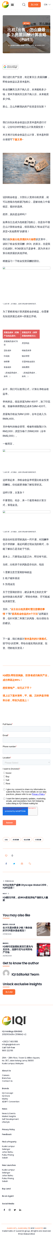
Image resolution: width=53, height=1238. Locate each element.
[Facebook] (4, 1210)
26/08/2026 (7, 956)
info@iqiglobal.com (11, 1044)
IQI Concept (7, 1093)
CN (45, 4)
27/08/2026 (7, 934)
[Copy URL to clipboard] (29, 863)
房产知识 (26, 23)
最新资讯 (5, 943)
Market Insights (9, 1116)
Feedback (7, 1134)
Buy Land (6, 1188)
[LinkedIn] (20, 1210)
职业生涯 (12, 924)
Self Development (10, 1119)
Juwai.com (12, 1228)
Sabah (5, 1157)
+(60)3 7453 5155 (10, 1041)
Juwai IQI (39, 1228)
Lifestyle (6, 1122)
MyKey (5, 1098)
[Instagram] (9, 1210)
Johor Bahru (7, 1152)
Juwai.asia (22, 1228)
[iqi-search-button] (23, 4)
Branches (6, 1078)
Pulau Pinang (8, 1155)
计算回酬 (38, 840)
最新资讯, (6, 924)
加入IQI (34, 4)
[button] (12, 4)
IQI (29, 1228)
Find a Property (9, 1141)
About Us (6, 1070)
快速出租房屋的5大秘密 (23, 239)
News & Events (8, 1113)
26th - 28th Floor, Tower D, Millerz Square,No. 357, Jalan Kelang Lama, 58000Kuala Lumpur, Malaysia (21, 1060)
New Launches (9, 1165)
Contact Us (7, 1081)
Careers (5, 1075)
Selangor (6, 1149)
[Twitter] (15, 1210)
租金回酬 (27, 840)
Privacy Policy (8, 1129)
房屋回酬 (16, 840)
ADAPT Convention (10, 1101)
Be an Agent (8, 1196)
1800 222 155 (7, 1050)
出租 (6, 840)
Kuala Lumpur (8, 1146)
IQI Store (6, 1096)
